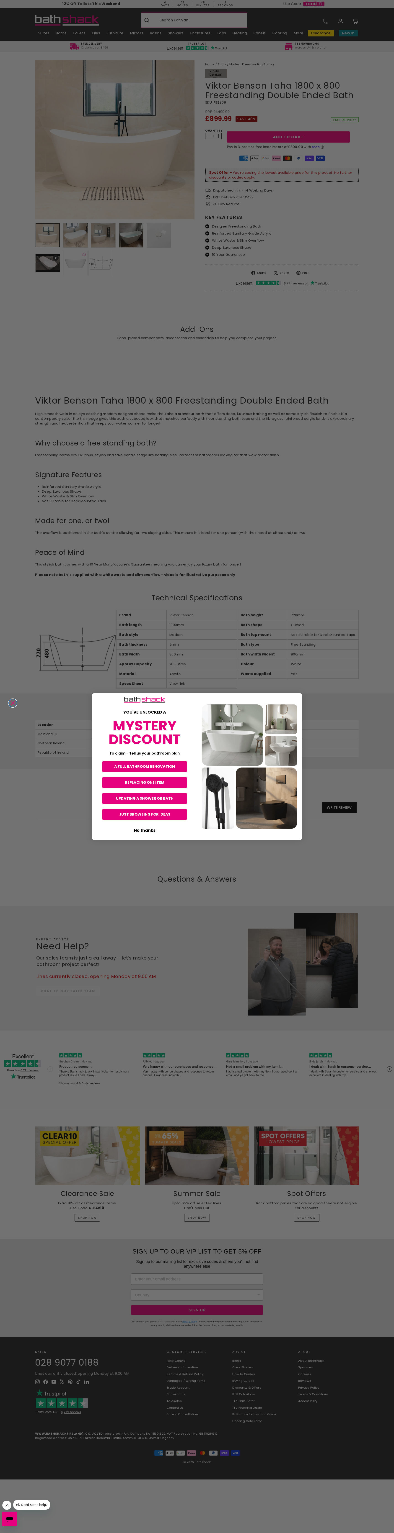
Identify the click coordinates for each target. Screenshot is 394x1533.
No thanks (145, 830)
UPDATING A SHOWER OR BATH (145, 798)
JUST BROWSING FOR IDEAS (144, 814)
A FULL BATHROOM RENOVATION (144, 766)
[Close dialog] (13, 703)
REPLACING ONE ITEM (144, 782)
